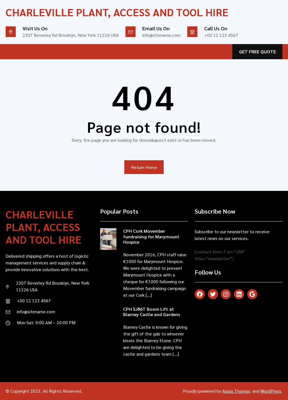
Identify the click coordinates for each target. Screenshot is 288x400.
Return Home (144, 167)
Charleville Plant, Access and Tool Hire (117, 12)
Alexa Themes (236, 391)
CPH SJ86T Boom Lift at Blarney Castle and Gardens (151, 311)
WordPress (270, 391)
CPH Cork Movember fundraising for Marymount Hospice (151, 236)
